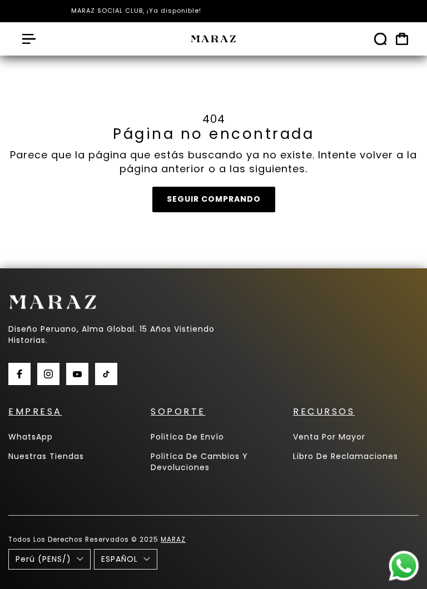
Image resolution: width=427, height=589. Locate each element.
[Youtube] (77, 374)
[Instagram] (48, 374)
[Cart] (402, 39)
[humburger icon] (29, 39)
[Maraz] (213, 39)
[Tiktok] (106, 374)
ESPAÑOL (119, 559)
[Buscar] (380, 39)
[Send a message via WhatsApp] (403, 565)
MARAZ (173, 539)
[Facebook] (19, 374)
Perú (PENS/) (43, 559)
